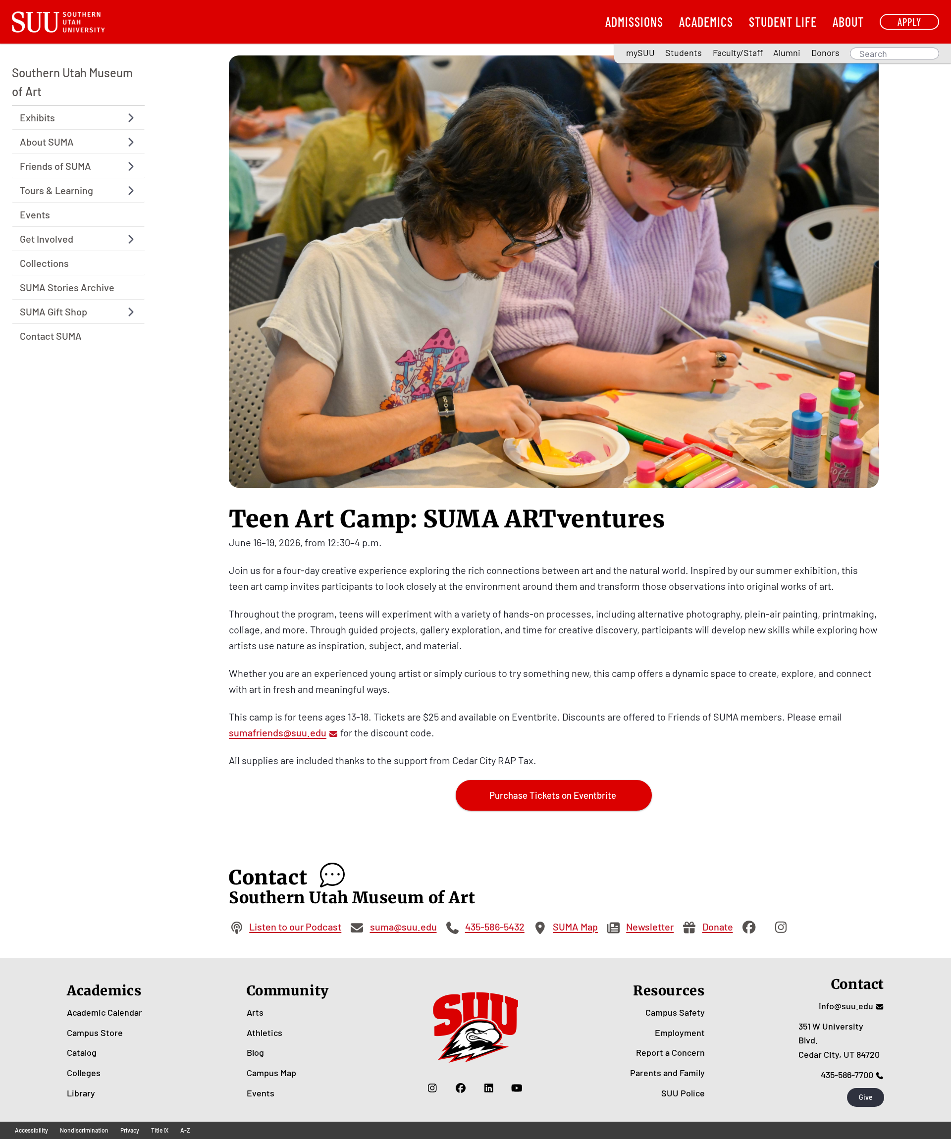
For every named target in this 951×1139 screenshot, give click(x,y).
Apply (909, 21)
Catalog (82, 1052)
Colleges (84, 1072)
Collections (44, 263)
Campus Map (271, 1072)
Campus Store (95, 1032)
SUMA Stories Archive (67, 288)
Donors (825, 52)
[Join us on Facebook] (460, 1088)
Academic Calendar (104, 1012)
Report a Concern (670, 1052)
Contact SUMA (51, 336)
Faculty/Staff (738, 52)
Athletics (264, 1032)
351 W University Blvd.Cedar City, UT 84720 (839, 1040)
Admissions (634, 21)
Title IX (159, 1130)
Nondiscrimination (84, 1130)
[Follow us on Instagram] (432, 1088)
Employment (680, 1032)
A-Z (185, 1130)
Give (866, 1097)
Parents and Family (667, 1072)
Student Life (783, 21)
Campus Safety (675, 1012)
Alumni (786, 52)
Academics (706, 21)
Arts (255, 1012)
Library (81, 1092)
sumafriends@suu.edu (277, 732)
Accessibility (31, 1130)
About (848, 21)
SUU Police (683, 1092)
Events (35, 215)
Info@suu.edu (846, 1005)
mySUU (640, 52)
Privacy (129, 1130)
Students (683, 52)
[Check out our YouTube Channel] (517, 1088)
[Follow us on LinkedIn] (488, 1088)
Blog (255, 1052)
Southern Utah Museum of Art (72, 82)
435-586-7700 (847, 1074)
